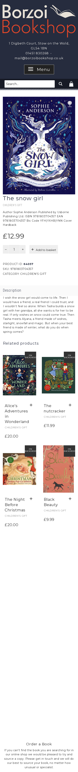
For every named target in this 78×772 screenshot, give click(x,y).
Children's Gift (12, 205)
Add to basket (46, 250)
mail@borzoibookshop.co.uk (39, 58)
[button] (32, 405)
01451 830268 (37, 53)
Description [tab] (12, 290)
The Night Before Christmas (15, 504)
